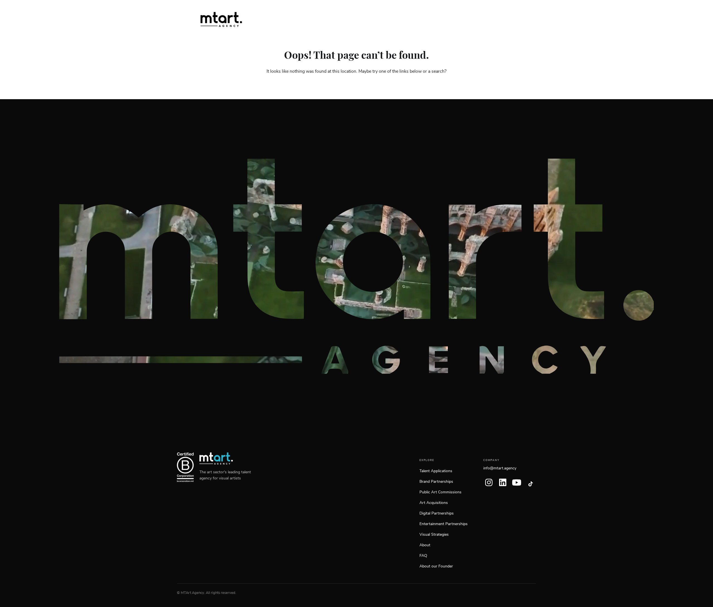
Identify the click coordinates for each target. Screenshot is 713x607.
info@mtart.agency (499, 468)
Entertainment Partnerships (443, 524)
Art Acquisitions (433, 503)
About (424, 545)
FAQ (423, 556)
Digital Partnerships (436, 513)
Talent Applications (435, 471)
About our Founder (436, 566)
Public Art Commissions (440, 492)
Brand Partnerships (436, 482)
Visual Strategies (434, 535)
